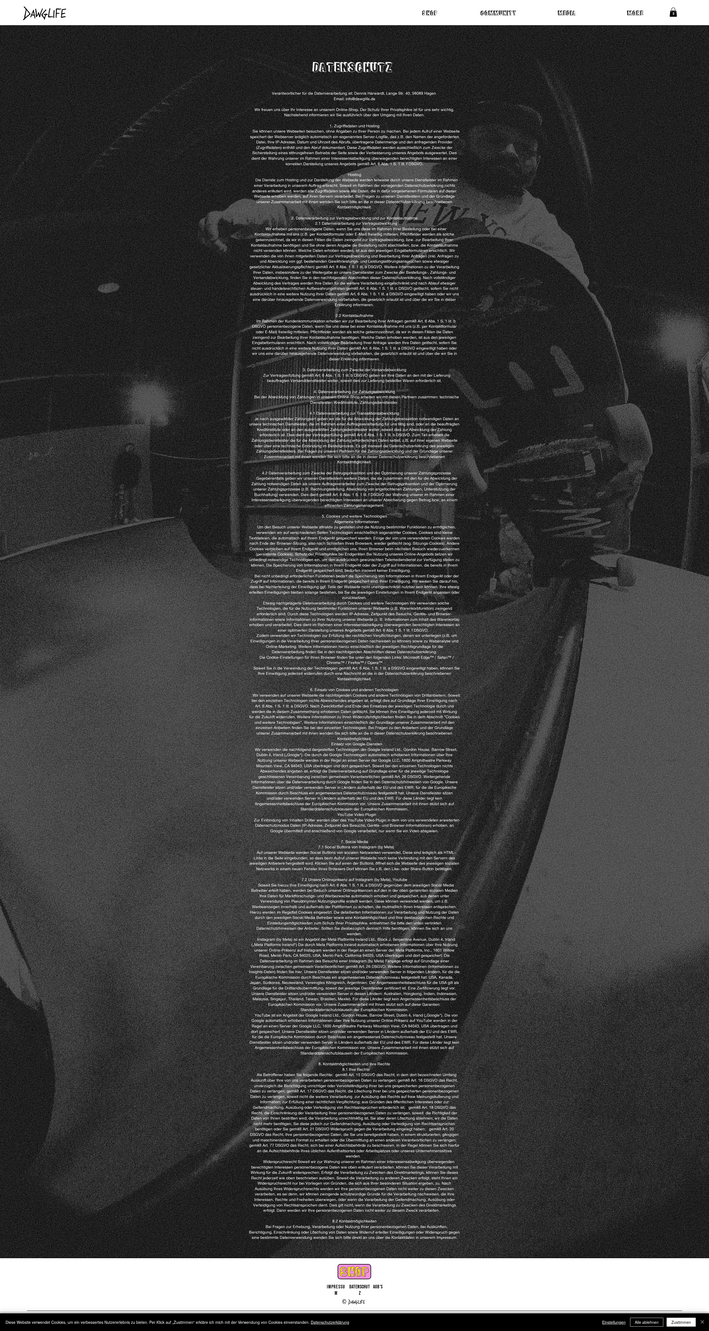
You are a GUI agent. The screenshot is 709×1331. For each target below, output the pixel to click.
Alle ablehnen (647, 1322)
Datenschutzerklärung (330, 1322)
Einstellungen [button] (614, 1322)
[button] (673, 12)
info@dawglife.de (360, 98)
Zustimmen (681, 1322)
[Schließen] (702, 1322)
